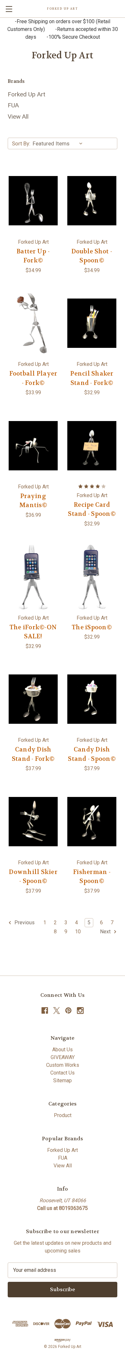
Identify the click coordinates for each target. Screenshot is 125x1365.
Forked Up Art (26, 94)
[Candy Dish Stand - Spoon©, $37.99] (91, 699)
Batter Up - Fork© (33, 256)
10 (78, 931)
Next (106, 931)
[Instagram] (80, 1010)
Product (62, 1115)
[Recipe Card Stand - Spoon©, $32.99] (91, 445)
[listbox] (59, 143)
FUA (13, 105)
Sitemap (62, 1080)
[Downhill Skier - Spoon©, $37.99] (33, 821)
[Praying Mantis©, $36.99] (33, 445)
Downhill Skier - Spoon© (33, 876)
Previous (24, 922)
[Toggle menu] (9, 9)
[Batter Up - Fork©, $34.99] (33, 200)
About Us (62, 1049)
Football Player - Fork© (33, 378)
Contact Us (62, 1073)
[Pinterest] (68, 1010)
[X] (56, 1010)
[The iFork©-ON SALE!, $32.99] (33, 576)
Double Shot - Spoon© (91, 256)
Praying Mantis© (33, 500)
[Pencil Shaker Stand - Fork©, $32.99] (91, 323)
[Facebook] (44, 1010)
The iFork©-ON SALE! (33, 632)
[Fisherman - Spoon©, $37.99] (91, 821)
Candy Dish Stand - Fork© (33, 754)
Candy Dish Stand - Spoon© (92, 754)
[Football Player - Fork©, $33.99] (33, 323)
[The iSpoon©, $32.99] (91, 576)
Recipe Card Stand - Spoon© (92, 509)
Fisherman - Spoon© (92, 876)
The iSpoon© (92, 627)
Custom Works (62, 1065)
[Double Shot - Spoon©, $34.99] (91, 200)
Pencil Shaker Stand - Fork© (91, 378)
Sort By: (21, 143)
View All (18, 116)
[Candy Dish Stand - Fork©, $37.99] (33, 699)
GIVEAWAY (63, 1057)
